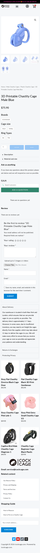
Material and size (10, 159)
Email (6, 278)
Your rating (9, 240)
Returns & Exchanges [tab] (10, 350)
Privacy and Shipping (9, 485)
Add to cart (16, 147)
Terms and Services (9, 489)
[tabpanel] (20, 329)
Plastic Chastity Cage (27, 87)
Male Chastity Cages (12, 87)
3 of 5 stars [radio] (20, 241)
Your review (10, 246)
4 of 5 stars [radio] (23, 241)
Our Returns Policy (9, 480)
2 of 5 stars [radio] (18, 241)
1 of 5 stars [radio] (16, 241)
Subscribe (8, 529)
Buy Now (31, 147)
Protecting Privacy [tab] (9, 355)
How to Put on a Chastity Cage (13, 515)
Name (6, 269)
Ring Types (6, 133)
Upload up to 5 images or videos (16, 261)
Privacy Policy (7, 494)
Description (8, 154)
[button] (17, 6)
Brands (4, 115)
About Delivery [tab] (7, 307)
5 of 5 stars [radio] (25, 241)
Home (3, 87)
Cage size (5, 124)
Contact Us (6, 498)
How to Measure (8, 510)
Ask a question (20, 190)
